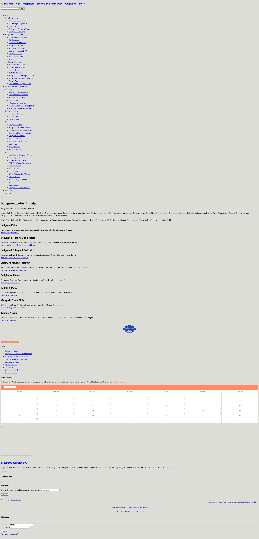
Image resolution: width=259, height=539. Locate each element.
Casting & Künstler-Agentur (16, 359)
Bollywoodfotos (11, 351)
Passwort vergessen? (9, 534)
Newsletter (222, 502)
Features (123, 511)
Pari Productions (16, 500)
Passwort (6, 527)
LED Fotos (9, 367)
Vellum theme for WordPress (137, 508)
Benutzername (8, 524)
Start (209, 502)
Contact (142, 511)
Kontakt (214, 502)
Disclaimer (255, 502)
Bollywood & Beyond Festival (17, 356)
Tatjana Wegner (11, 373)
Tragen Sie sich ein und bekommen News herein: (20, 490)
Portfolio (135, 511)
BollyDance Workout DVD (14, 462)
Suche (22, 8)
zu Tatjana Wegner (8, 320)
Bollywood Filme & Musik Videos (18, 354)
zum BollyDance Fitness (10, 283)
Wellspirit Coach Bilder (14, 370)
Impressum (231, 502)
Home (116, 511)
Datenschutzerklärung (243, 502)
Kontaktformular (118, 382)
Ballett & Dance (11, 364)
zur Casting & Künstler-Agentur (14, 270)
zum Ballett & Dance (9, 295)
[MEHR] (4, 472)
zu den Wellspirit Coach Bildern (14, 308)
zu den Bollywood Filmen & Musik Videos (18, 245)
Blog (128, 511)
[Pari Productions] (43, 3)
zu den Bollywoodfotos (10, 232)
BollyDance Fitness (13, 362)
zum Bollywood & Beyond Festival (14, 257)
